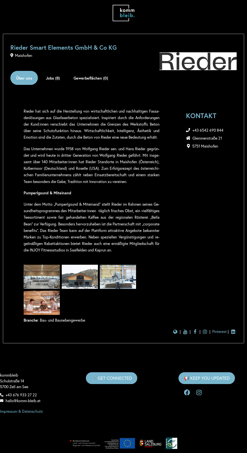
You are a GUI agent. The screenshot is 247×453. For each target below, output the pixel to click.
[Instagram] (199, 392)
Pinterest (219, 331)
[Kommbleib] (123, 13)
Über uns (24, 78)
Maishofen (23, 55)
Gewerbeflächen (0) (91, 78)
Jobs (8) (53, 78)
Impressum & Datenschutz (21, 411)
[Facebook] (187, 392)
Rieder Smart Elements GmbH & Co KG (63, 47)
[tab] (24, 78)
